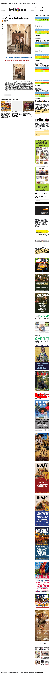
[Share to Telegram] (2, 33)
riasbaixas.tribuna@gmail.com (41, 107)
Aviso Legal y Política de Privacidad (42, 112)
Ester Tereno (42, 3)
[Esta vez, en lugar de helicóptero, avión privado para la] (6, 106)
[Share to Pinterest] (2, 29)
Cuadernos (10, 3)
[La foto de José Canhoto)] (28, 106)
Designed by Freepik (39, 672)
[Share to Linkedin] (2, 31)
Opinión (33, 3)
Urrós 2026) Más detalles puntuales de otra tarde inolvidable (17, 115)
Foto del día (37, 3)
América (24, 3)
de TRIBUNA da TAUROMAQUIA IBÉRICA (42, 111)
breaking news (4, 111)
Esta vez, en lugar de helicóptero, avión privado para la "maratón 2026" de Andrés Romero (5, 115)
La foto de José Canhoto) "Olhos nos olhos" (28, 114)
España (15, 3)
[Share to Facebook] (2, 24)
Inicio (3, 15)
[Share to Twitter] (2, 26)
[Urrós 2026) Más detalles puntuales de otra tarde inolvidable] (17, 106)
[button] (2, 35)
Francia (28, 3)
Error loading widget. (39, 7)
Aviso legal (47, 3)
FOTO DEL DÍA (7, 15)
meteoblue (37, 22)
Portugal (20, 3)
